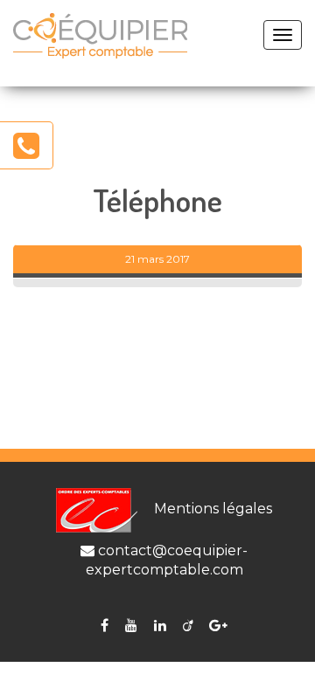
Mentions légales (213, 508)
